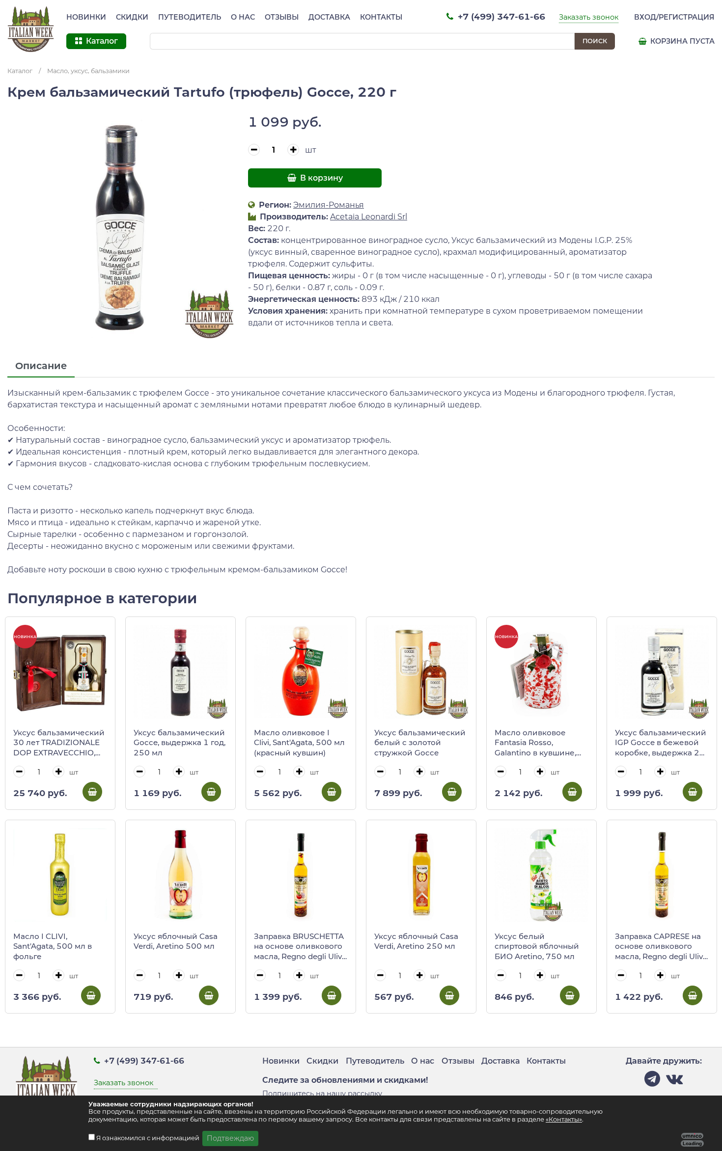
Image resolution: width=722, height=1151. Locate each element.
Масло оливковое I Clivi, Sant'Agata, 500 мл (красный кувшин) (299, 742)
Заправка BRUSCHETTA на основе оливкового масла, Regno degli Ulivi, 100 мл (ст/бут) (299, 947)
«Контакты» (564, 1119)
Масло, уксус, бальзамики (88, 71)
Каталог (19, 71)
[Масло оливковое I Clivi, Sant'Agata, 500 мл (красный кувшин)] (301, 672)
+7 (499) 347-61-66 (500, 16)
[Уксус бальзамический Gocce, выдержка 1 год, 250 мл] (180, 672)
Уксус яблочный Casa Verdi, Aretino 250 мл (416, 941)
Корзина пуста (681, 41)
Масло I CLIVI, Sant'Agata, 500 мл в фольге (52, 946)
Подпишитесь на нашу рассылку (322, 1093)
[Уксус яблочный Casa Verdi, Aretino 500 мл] (180, 875)
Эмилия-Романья (328, 205)
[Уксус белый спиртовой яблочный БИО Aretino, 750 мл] (541, 875)
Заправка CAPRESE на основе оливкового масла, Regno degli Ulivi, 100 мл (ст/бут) (660, 947)
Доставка (329, 17)
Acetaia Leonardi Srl (368, 216)
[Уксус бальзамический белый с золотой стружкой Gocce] (421, 672)
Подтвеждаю (230, 1138)
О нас (243, 17)
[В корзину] (92, 792)
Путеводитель (189, 17)
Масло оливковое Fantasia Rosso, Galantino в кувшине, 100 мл (535, 743)
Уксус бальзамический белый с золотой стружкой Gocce (420, 742)
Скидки (132, 17)
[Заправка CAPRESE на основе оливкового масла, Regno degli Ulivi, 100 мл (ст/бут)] (662, 875)
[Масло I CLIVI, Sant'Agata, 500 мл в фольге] (60, 875)
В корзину (320, 178)
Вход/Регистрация (674, 17)
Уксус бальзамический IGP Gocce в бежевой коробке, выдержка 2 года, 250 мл (660, 743)
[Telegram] (652, 1081)
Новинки (86, 17)
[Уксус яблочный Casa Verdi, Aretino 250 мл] (421, 875)
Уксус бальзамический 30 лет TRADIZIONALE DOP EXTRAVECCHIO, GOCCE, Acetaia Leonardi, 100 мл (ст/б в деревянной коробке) (59, 743)
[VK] (674, 1081)
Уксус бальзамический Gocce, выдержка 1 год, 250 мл (179, 742)
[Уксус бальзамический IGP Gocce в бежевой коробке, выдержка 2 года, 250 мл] (662, 672)
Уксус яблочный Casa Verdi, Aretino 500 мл (176, 941)
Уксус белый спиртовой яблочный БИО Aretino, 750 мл (537, 946)
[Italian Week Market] (31, 29)
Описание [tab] (41, 366)
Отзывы (282, 17)
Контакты (381, 17)
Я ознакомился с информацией (148, 1138)
